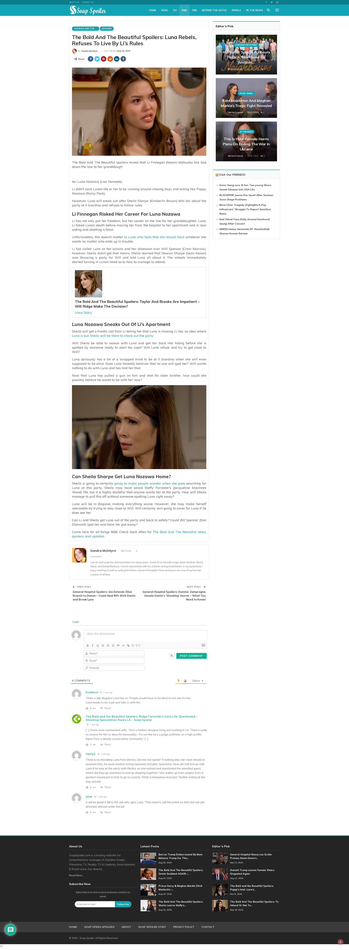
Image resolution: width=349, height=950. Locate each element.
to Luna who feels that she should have (154, 237)
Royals (236, 10)
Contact (207, 927)
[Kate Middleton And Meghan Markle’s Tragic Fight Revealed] (246, 98)
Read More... (76, 875)
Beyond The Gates (214, 10)
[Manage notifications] (340, 942)
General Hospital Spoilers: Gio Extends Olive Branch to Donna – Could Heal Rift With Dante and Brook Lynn (104, 595)
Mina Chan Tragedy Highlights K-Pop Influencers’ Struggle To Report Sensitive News (245, 209)
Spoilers (107, 28)
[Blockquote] (118, 645)
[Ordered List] (108, 645)
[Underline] (97, 645)
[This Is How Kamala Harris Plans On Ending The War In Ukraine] (246, 141)
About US (74, 2)
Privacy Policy (183, 927)
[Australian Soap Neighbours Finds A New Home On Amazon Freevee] (246, 55)
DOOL (164, 10)
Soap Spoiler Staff (152, 927)
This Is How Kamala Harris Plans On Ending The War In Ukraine (246, 144)
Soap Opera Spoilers (99, 927)
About (126, 927)
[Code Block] (123, 645)
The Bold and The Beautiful (86, 28)
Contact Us (88, 2)
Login (75, 621)
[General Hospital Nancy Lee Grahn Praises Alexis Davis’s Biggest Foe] (220, 858)
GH (175, 10)
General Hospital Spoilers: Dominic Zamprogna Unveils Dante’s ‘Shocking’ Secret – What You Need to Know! (174, 595)
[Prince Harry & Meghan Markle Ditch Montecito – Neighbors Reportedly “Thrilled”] (148, 890)
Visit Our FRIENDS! (232, 174)
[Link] (128, 645)
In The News (254, 10)
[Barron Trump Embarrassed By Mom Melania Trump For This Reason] (148, 858)
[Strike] (102, 645)
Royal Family (246, 93)
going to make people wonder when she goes (149, 483)
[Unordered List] (113, 645)
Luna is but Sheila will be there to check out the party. (113, 336)
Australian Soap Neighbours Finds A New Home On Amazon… (246, 57)
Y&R (194, 10)
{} (133, 645)
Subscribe (123, 904)
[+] (138, 645)
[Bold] (87, 645)
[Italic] (92, 645)
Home (152, 10)
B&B (184, 10)
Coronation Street (246, 45)
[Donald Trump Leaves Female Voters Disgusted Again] (220, 874)
